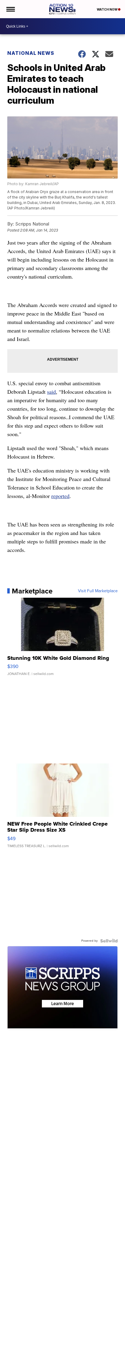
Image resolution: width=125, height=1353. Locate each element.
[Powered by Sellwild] (109, 941)
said (51, 391)
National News (30, 53)
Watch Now (107, 9)
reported (60, 495)
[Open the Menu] (10, 9)
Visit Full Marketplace (98, 591)
